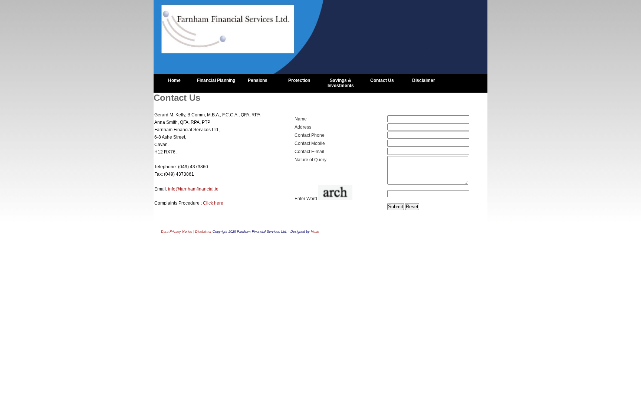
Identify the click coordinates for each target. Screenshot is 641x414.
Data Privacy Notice (176, 232)
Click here (213, 203)
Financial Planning (216, 80)
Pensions (257, 80)
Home (174, 80)
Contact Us (382, 80)
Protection (299, 80)
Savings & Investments (341, 83)
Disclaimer (423, 80)
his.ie (315, 232)
